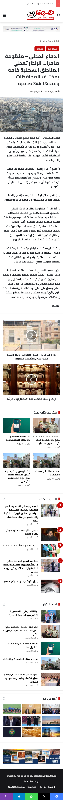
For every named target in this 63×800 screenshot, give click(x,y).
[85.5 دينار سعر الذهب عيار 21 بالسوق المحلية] (31, 732)
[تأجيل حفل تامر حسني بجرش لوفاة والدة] (50, 534)
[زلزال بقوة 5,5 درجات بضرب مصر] (50, 586)
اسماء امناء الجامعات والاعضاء (47, 473)
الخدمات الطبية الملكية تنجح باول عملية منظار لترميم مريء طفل (46, 439)
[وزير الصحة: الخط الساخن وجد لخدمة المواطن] (12, 721)
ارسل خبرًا (31, 787)
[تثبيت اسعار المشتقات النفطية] (50, 550)
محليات (39, 49)
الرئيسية (53, 41)
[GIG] (31, 29)
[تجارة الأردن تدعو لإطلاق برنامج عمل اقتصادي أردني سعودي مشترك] (50, 679)
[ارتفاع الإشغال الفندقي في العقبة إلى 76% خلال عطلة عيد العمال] (51, 721)
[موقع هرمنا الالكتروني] (40, 15)
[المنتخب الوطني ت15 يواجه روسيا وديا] (12, 709)
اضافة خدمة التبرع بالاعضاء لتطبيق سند (35, 3)
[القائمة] (4, 16)
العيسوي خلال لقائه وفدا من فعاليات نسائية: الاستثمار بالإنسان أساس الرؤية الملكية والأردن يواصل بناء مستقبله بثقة (21, 513)
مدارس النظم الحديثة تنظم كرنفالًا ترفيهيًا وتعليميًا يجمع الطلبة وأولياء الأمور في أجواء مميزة (20, 566)
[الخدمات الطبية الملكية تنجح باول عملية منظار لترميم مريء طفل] (46, 425)
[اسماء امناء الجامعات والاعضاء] (46, 460)
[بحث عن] (58, 16)
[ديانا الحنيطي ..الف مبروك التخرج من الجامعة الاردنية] (50, 616)
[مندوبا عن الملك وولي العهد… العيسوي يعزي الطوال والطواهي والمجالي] (51, 709)
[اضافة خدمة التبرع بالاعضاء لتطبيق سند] (16, 425)
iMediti (27, 781)
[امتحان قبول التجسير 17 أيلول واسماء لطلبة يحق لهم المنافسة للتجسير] (16, 460)
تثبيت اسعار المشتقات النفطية (20, 545)
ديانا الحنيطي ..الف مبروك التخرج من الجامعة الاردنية (23, 613)
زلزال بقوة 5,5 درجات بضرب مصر (21, 581)
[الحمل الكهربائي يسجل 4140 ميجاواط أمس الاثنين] (51, 732)
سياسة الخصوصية (16, 787)
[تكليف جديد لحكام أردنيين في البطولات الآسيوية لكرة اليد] (31, 721)
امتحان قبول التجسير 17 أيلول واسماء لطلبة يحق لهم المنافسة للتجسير (16, 476)
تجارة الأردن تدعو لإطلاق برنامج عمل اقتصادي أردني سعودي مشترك (21, 678)
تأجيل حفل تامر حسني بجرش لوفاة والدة (22, 532)
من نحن (42, 787)
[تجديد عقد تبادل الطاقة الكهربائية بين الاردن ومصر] (31, 709)
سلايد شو (42, 41)
